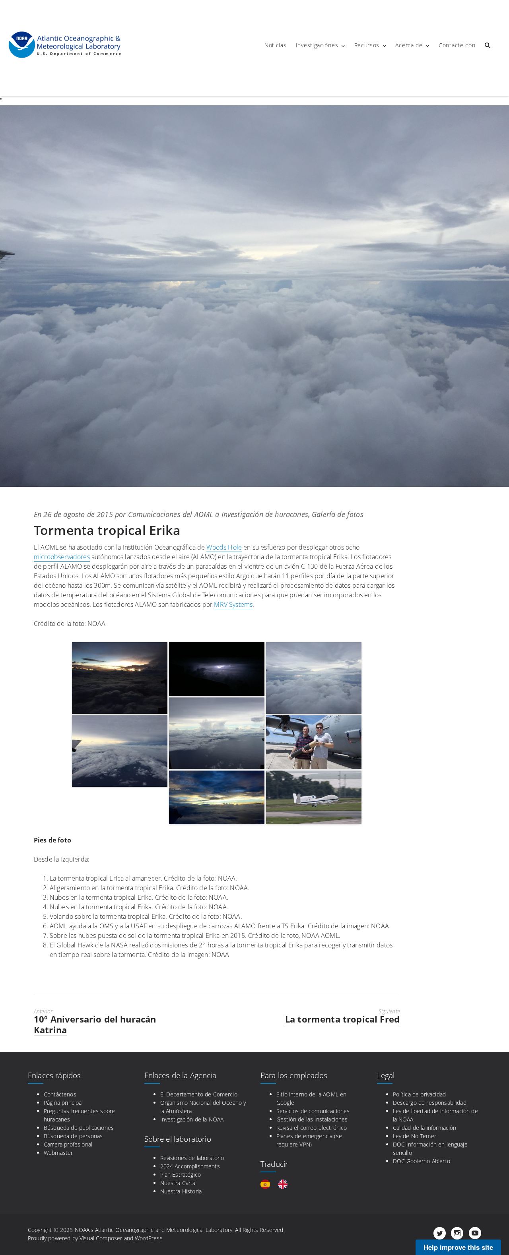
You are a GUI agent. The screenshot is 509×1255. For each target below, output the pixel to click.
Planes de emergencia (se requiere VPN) (309, 1140)
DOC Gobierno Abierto (421, 1161)
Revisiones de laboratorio (192, 1158)
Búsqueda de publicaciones (79, 1127)
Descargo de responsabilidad (429, 1102)
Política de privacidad (419, 1094)
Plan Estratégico (180, 1174)
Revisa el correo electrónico (311, 1127)
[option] (284, 1184)
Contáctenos (60, 1094)
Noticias (275, 45)
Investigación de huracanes (264, 514)
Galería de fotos (337, 514)
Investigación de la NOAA (192, 1119)
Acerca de (408, 45)
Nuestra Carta (178, 1183)
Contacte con (457, 45)
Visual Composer (101, 1238)
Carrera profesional (68, 1144)
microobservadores (62, 556)
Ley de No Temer (414, 1136)
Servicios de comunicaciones (313, 1111)
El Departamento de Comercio (198, 1094)
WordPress (148, 1238)
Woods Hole (224, 547)
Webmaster (58, 1152)
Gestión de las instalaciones (312, 1119)
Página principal (63, 1102)
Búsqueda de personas (73, 1136)
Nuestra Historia (181, 1191)
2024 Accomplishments (190, 1166)
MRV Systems (233, 604)
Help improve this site (458, 1247)
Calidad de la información (425, 1127)
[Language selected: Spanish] (277, 1184)
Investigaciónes (317, 45)
